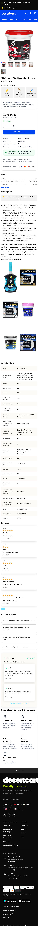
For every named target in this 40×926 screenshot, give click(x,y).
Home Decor (14, 19)
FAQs (6, 918)
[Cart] (35, 13)
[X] (9, 815)
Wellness (4, 19)
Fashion (36, 19)
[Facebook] (14, 815)
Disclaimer (8, 914)
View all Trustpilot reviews (19, 703)
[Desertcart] (9, 13)
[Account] (31, 13)
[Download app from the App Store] (24, 901)
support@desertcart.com (17, 870)
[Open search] (26, 13)
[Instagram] (5, 815)
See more (5, 187)
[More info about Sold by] (30, 138)
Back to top (19, 770)
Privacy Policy (9, 910)
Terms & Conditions (12, 907)
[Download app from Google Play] (10, 901)
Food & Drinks (26, 19)
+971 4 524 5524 (13, 878)
